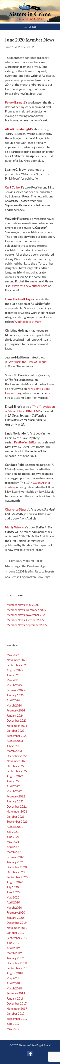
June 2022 (13, 781)
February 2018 (16, 993)
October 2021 (15, 816)
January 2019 (15, 958)
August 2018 (15, 973)
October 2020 (15, 872)
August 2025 (15, 670)
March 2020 (14, 907)
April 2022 (13, 786)
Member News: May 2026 (23, 604)
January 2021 (15, 862)
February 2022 (16, 796)
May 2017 (13, 1029)
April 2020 (13, 902)
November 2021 (17, 811)
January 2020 (15, 917)
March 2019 (14, 953)
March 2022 (14, 791)
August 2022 (15, 776)
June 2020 (13, 892)
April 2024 (13, 700)
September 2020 (17, 877)
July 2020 (13, 887)
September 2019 (17, 938)
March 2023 (14, 751)
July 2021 (13, 831)
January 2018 (15, 998)
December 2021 (17, 806)
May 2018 (13, 978)
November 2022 (17, 761)
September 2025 (17, 665)
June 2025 (13, 675)
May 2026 (13, 655)
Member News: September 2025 (27, 625)
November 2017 (17, 1008)
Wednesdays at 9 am (27, 321)
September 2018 (17, 968)
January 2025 (15, 695)
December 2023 (17, 720)
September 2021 (17, 821)
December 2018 (17, 963)
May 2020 (13, 897)
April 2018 (13, 983)
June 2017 (13, 1023)
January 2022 (15, 801)
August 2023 (15, 740)
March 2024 (14, 705)
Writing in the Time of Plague (27, 362)
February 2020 (16, 912)
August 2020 (15, 882)
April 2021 (13, 847)
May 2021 (13, 842)
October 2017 (15, 1013)
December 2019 (17, 922)
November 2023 (17, 725)
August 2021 (15, 826)
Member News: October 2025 (25, 620)
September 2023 (17, 735)
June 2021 (13, 837)
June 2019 (13, 943)
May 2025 (13, 680)
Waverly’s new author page (30, 286)
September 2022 (17, 771)
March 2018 (14, 988)
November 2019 (17, 927)
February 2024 (16, 710)
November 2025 (17, 660)
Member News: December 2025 (26, 610)
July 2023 (13, 746)
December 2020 (17, 867)
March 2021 (14, 852)
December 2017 (17, 1003)
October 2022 (15, 766)
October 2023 (15, 730)
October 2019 (15, 932)
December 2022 (17, 756)
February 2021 (16, 857)
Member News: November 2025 (26, 615)
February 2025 (16, 690)
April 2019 (13, 948)
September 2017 (17, 1018)
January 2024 (15, 715)
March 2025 (14, 685)
